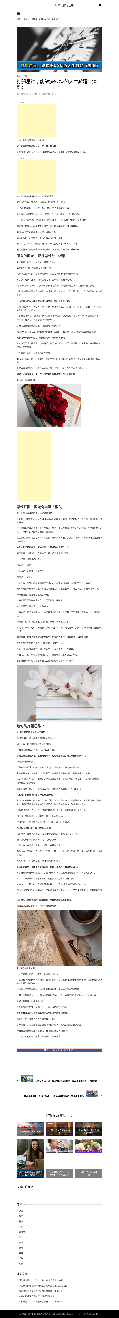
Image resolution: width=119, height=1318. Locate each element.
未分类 (22, 1232)
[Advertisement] (36, 120)
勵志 (18, 76)
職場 (21, 1247)
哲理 (25, 76)
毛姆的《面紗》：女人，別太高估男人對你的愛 (41, 1280)
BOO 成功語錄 (64, 5)
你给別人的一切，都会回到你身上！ (88, 1131)
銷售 (21, 1263)
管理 (21, 1242)
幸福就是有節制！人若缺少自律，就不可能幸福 (41, 1301)
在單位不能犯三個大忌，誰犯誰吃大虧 (37, 1296)
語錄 (21, 1258)
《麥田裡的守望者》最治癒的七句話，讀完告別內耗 (43, 1285)
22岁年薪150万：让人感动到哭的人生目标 (59, 1173)
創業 (21, 1211)
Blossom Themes (76, 1314)
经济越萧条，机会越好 (30, 1131)
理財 (21, 1237)
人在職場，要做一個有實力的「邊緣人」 (30, 1173)
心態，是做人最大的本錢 (59, 1131)
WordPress (90, 1314)
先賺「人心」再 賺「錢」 (89, 1173)
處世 (21, 1253)
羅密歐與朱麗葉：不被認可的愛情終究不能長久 (41, 1291)
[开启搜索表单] (100, 5)
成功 (21, 1226)
